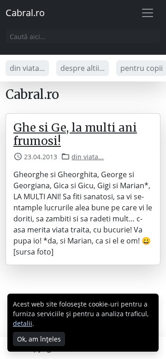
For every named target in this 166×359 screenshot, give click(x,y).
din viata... (27, 68)
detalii (22, 323)
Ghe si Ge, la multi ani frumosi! (75, 134)
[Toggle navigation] (147, 13)
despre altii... (82, 68)
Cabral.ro (25, 12)
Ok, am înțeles (39, 339)
